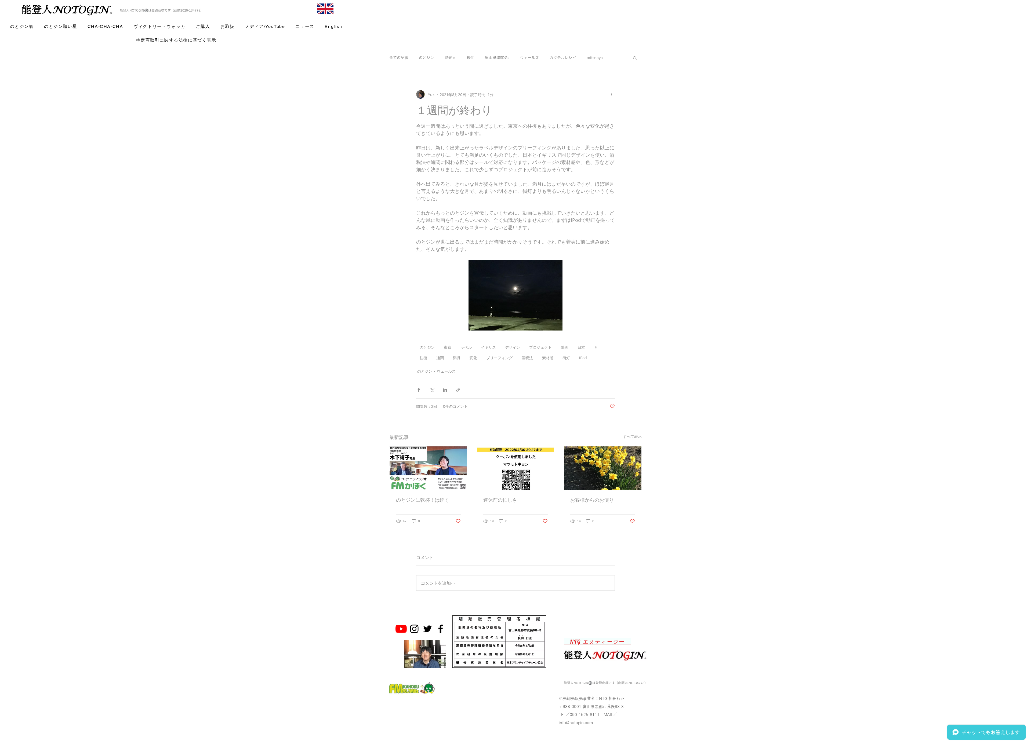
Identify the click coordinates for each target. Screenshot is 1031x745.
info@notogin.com (576, 723)
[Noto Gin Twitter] (427, 628)
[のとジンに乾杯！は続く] (428, 468)
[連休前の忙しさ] (515, 468)
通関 (440, 357)
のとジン (426, 57)
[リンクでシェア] (458, 389)
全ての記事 (398, 57)
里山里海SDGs (497, 57)
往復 (423, 357)
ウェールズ (529, 57)
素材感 (547, 357)
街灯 (566, 357)
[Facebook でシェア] (418, 389)
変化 (473, 357)
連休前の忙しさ (500, 500)
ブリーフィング (499, 357)
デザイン (512, 347)
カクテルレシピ (563, 57)
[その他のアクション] (611, 94)
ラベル (466, 347)
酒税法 (527, 357)
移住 (470, 57)
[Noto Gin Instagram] (414, 628)
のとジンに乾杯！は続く (422, 500)
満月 (456, 357)
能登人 (450, 57)
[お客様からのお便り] (602, 468)
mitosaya (595, 57)
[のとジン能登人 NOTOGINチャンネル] (401, 628)
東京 (447, 347)
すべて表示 (632, 436)
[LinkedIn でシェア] (445, 389)
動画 (564, 347)
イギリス (488, 347)
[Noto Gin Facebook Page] (440, 628)
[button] (634, 58)
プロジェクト (540, 347)
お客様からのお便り (592, 500)
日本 (581, 347)
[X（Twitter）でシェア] (431, 389)
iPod (583, 357)
